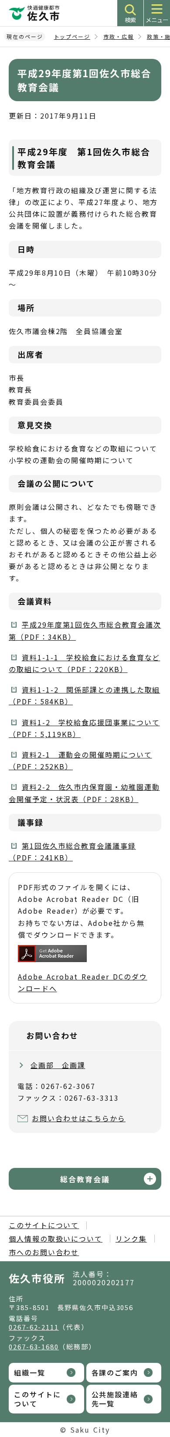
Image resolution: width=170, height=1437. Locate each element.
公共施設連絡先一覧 (115, 1399)
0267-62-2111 (34, 1326)
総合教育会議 (85, 1179)
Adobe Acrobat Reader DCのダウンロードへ (82, 982)
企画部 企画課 (58, 1065)
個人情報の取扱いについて (55, 1238)
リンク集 (131, 1238)
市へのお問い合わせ (44, 1252)
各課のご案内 (115, 1372)
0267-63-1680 (34, 1346)
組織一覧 (29, 1372)
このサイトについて (44, 1225)
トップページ (72, 36)
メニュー (157, 20)
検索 (130, 20)
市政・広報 (118, 36)
